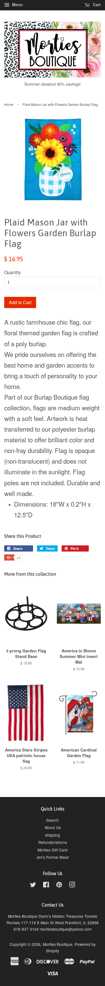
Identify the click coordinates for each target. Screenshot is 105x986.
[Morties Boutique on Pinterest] (59, 885)
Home (8, 104)
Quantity (12, 272)
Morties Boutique (58, 944)
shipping (52, 835)
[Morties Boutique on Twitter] (33, 885)
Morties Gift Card (52, 850)
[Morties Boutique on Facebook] (46, 885)
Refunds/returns (52, 842)
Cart (96, 4)
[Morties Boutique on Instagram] (72, 885)
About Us (53, 827)
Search (52, 820)
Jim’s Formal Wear (52, 857)
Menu (17, 4)
